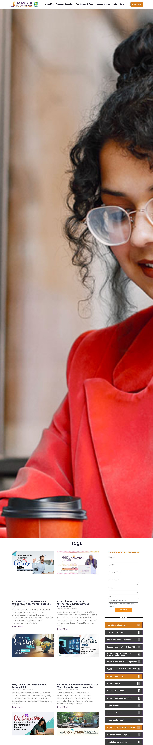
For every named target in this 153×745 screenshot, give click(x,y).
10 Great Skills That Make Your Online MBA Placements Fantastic (31, 602)
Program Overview (64, 4)
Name (111, 557)
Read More (17, 626)
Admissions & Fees (84, 4)
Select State (114, 580)
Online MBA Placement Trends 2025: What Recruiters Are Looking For (77, 686)
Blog (122, 4)
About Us (49, 4)
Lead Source (113, 596)
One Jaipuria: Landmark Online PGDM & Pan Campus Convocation (73, 604)
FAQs (114, 4)
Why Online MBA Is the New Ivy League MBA (29, 686)
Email (111, 565)
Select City (113, 588)
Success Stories (102, 4)
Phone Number (115, 572)
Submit (123, 609)
